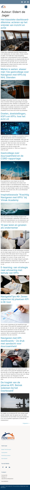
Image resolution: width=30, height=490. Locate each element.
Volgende (26, 423)
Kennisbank (4, 458)
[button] (26, 7)
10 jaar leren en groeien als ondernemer (13, 226)
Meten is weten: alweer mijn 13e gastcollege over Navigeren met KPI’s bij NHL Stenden (15, 73)
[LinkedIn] (9, 467)
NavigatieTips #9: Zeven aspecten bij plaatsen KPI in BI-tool (15, 299)
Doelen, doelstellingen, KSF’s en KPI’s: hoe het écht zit (13, 116)
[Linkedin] (28, 2)
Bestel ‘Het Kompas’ (6, 449)
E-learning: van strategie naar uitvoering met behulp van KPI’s (14, 270)
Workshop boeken (5, 455)
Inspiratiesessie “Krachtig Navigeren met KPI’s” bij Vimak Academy (15, 197)
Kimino (4, 487)
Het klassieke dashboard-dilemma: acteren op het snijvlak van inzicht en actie (15, 23)
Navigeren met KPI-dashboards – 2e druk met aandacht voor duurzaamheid (13, 342)
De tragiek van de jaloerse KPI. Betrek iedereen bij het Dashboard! (11, 386)
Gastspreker (4, 452)
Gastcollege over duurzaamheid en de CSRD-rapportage (12, 156)
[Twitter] (25, 2)
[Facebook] (22, 2)
